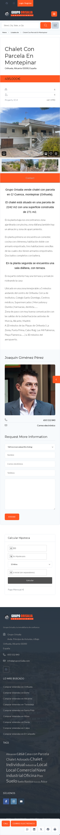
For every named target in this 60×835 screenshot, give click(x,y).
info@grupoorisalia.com (18, 660)
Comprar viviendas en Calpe (16, 728)
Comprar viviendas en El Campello (19, 734)
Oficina (30, 775)
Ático (44, 781)
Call (6, 823)
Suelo (11, 780)
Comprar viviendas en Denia (16, 722)
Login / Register (25, 3)
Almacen (11, 754)
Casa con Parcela (37, 754)
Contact (30, 177)
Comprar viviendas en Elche (16, 692)
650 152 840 (49, 420)
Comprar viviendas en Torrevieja (18, 704)
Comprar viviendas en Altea (16, 716)
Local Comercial (21, 769)
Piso (40, 776)
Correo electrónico (24, 823)
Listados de (15, 32)
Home (4, 32)
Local (42, 764)
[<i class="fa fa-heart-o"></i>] (51, 153)
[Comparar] (56, 153)
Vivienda (37, 782)
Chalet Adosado (18, 759)
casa (20, 753)
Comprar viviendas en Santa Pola (18, 710)
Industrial (30, 765)
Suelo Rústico (25, 781)
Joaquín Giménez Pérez (24, 358)
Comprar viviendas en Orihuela (17, 686)
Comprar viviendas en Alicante (17, 698)
